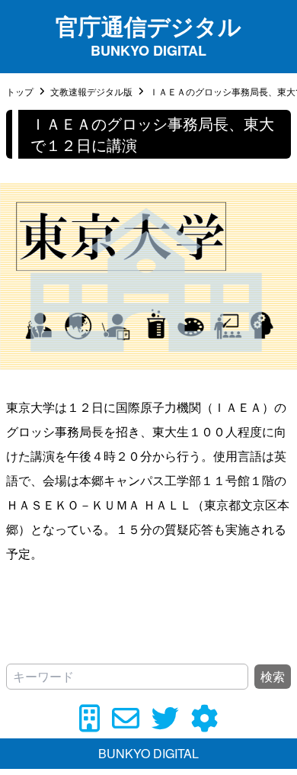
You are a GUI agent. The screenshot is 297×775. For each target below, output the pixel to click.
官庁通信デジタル (148, 25)
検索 (272, 676)
